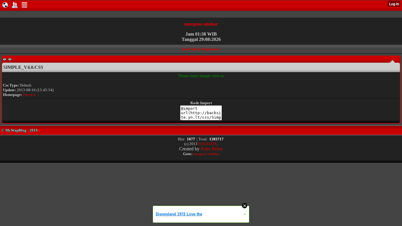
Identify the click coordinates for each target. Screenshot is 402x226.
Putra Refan (212, 148)
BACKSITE (207, 144)
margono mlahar (201, 23)
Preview (29, 94)
